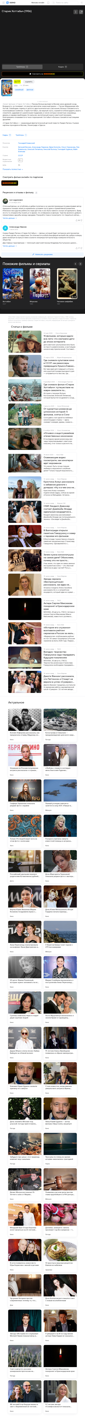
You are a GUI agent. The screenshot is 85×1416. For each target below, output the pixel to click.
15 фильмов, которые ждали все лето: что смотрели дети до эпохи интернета (59, 339)
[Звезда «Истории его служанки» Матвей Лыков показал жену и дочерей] (24, 1326)
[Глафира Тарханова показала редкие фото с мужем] (24, 796)
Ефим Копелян (55, 147)
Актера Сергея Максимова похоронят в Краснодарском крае (59, 606)
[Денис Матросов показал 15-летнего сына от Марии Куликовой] (24, 1184)
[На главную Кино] (12, 2)
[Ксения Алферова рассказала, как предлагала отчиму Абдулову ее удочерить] (24, 725)
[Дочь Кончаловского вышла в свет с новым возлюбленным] (60, 1290)
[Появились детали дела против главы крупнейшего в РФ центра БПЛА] (60, 1184)
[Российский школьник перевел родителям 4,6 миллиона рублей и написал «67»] (24, 866)
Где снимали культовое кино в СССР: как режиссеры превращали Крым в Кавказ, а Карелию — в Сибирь (59, 363)
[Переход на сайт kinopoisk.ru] (10, 183)
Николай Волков (50, 149)
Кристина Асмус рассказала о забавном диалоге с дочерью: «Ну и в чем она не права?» (59, 485)
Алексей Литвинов (34, 149)
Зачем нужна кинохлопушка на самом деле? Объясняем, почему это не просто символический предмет (59, 558)
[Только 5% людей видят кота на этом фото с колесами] (24, 831)
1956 (15, 85)
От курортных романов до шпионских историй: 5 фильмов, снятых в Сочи (58, 412)
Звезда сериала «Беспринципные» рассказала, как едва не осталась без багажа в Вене (58, 582)
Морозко (34, 302)
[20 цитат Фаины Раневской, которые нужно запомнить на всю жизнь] (24, 972)
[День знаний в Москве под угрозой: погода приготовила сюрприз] (24, 1114)
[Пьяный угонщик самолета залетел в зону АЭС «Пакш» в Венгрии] (60, 796)
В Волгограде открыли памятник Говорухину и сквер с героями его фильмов (59, 533)
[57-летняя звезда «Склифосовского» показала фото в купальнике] (60, 1396)
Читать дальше (9, 218)
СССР (20, 155)
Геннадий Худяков (65, 149)
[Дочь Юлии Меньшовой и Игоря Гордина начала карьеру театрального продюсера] (60, 902)
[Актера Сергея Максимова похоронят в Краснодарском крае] (60, 1361)
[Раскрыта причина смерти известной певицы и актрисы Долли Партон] (60, 831)
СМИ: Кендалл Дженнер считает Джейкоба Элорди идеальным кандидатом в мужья (58, 509)
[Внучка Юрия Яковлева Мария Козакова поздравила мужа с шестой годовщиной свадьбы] (24, 902)
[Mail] (7, 2)
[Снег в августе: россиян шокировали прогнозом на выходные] (24, 1361)
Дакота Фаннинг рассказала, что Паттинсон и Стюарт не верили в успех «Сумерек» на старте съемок (59, 679)
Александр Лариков (40, 147)
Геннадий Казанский (26, 143)
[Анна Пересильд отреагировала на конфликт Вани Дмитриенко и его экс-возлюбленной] (24, 937)
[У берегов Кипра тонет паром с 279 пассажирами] (60, 937)
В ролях (5, 147)
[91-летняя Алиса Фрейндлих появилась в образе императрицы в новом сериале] (60, 1043)
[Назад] (75, 264)
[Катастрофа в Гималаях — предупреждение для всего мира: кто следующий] (60, 725)
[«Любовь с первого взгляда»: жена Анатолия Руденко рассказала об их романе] (60, 760)
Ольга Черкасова (68, 147)
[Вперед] (80, 264)
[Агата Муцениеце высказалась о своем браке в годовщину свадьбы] (60, 1008)
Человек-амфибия (65, 302)
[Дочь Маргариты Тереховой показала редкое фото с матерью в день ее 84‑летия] (60, 866)
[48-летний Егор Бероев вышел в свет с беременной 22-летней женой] (24, 1396)
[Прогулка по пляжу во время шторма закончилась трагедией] (60, 1149)
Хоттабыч (7, 302)
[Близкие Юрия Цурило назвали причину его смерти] (24, 1078)
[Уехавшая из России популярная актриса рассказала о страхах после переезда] (24, 760)
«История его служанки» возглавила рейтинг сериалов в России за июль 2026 (58, 630)
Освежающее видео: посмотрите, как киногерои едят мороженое (58, 460)
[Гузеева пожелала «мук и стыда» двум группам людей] (24, 1008)
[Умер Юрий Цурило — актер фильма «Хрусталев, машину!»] (60, 1114)
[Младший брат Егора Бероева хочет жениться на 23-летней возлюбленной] (24, 1220)
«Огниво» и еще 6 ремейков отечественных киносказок (59, 434)
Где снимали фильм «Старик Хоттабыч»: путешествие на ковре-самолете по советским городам (59, 387)
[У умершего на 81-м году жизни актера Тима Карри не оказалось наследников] (60, 1326)
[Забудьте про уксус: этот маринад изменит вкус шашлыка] (24, 1149)
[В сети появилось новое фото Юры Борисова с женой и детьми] (24, 1255)
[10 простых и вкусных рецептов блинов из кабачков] (60, 1255)
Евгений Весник (24, 147)
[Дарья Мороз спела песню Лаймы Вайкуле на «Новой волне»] (24, 1043)
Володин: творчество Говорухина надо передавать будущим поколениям (59, 655)
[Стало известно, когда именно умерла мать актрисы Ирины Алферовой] (60, 1078)
